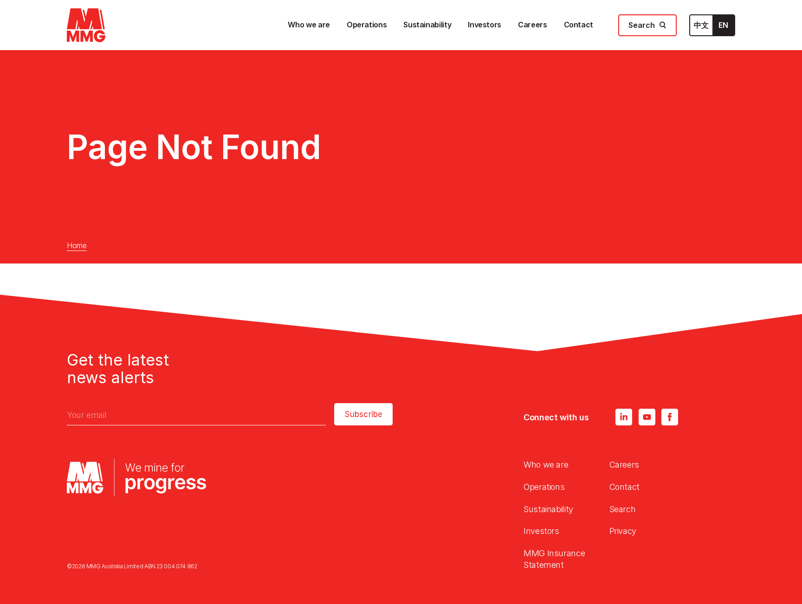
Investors (541, 531)
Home (77, 245)
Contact (624, 487)
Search (622, 509)
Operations (544, 487)
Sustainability (548, 509)
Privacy (622, 531)
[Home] (86, 25)
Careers (624, 464)
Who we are (546, 464)
